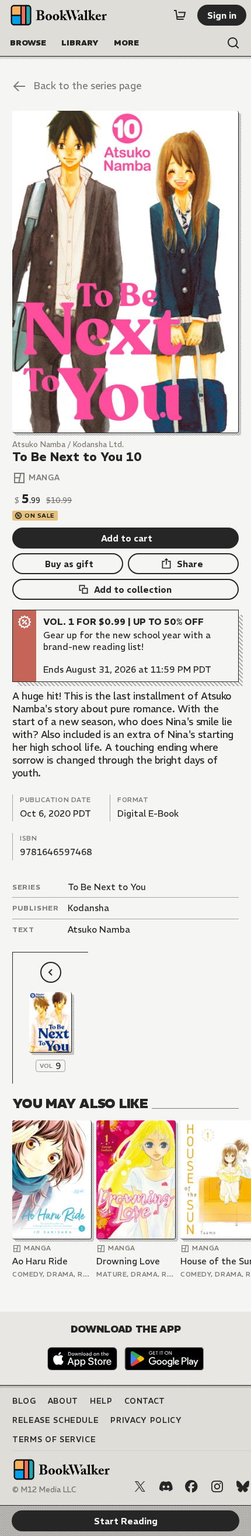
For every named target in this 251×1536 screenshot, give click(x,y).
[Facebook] (191, 1486)
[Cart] (180, 15)
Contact (145, 1401)
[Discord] (166, 1486)
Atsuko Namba (99, 929)
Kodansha (88, 907)
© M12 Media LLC (44, 1489)
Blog (24, 1401)
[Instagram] (217, 1486)
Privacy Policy (146, 1420)
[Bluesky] (243, 1486)
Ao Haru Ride (40, 1261)
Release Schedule (55, 1420)
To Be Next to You (107, 886)
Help (101, 1401)
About (63, 1401)
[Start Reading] (125, 272)
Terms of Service (54, 1439)
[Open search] (233, 43)
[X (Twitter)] (140, 1486)
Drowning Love (128, 1261)
